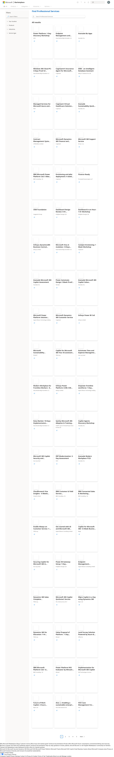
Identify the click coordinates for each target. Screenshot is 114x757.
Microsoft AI (3, 749)
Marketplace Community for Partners (99, 745)
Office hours (33, 744)
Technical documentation (55, 744)
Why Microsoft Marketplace (8, 744)
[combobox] (59, 16)
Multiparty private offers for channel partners (31, 747)
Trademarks (49, 756)
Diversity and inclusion (18, 751)
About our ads (57, 756)
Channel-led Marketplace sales (9, 747)
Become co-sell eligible (81, 745)
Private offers (67, 744)
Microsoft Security (13, 749)
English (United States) (6, 752)
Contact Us (23, 756)
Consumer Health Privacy (7, 756)
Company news (102, 749)
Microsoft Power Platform (43, 749)
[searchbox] (19, 16)
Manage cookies (66, 756)
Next (81, 736)
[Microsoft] (7, 2)
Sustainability (36, 751)
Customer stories (25, 744)
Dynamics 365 (23, 749)
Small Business (78, 749)
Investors (8, 751)
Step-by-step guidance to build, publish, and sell (60, 745)
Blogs (18, 744)
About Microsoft (93, 749)
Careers (85, 749)
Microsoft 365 (31, 749)
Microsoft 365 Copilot (67, 749)
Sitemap (17, 756)
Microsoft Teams (56, 749)
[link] (42, 42)
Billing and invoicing (103, 744)
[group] (34, 41)
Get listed (13, 745)
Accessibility (28, 751)
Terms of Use (41, 756)
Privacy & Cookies (32, 756)
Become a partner (5, 745)
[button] (33, 16)
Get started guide (43, 744)
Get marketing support (23, 745)
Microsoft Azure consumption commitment (84, 744)
